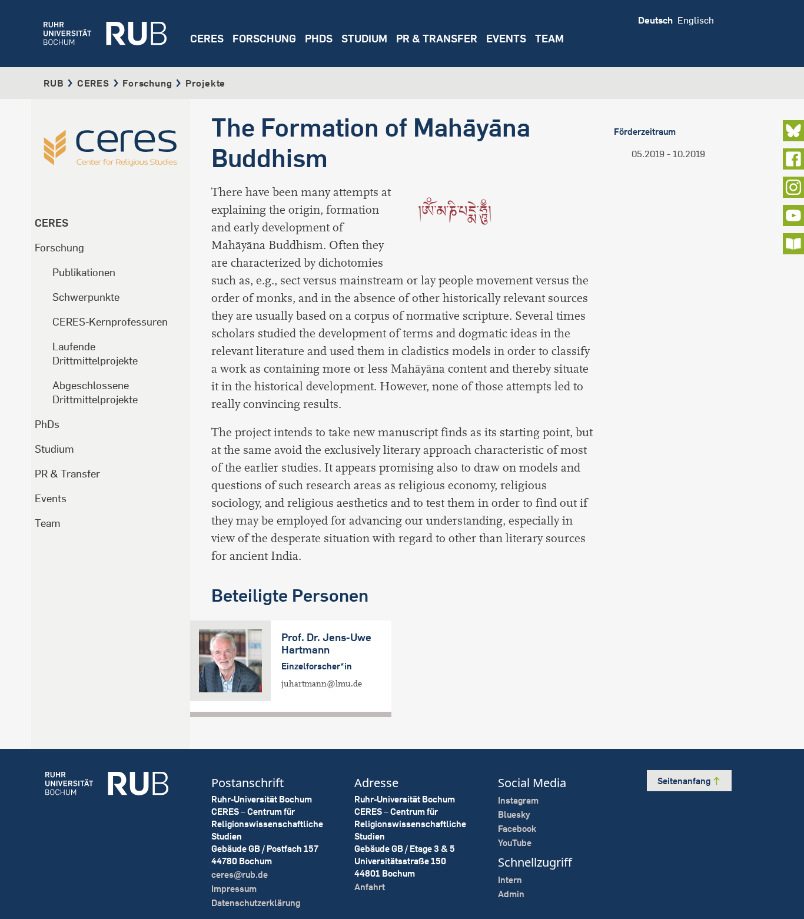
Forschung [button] (264, 38)
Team (48, 523)
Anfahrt (369, 887)
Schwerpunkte (85, 297)
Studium (54, 449)
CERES (207, 38)
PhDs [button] (319, 38)
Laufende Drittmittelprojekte (95, 353)
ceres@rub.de (239, 874)
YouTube (514, 842)
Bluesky (514, 814)
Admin (511, 894)
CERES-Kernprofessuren (110, 322)
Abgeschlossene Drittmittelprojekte (95, 392)
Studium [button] (364, 38)
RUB (54, 83)
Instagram (518, 800)
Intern (510, 879)
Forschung (147, 83)
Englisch (695, 20)
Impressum (234, 888)
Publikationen (83, 272)
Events (506, 38)
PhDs (47, 424)
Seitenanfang (684, 781)
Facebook (517, 828)
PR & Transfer (67, 473)
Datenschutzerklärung (255, 902)
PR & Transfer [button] (436, 38)
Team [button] (549, 38)
